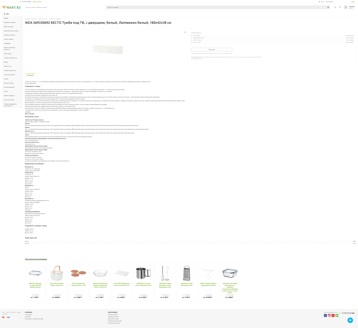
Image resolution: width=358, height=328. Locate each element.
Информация (112, 312)
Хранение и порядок (10, 22)
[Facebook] (325, 315)
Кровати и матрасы (9, 35)
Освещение (7, 43)
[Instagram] (329, 315)
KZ (352, 1)
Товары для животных (10, 57)
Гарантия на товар (113, 318)
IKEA (7, 14)
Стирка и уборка (8, 39)
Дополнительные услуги (115, 321)
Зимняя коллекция (9, 95)
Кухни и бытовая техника (11, 30)
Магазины (28, 316)
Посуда (6, 78)
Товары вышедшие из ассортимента (10, 105)
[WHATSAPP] (336, 315)
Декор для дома (9, 26)
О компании (28, 314)
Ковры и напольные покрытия (9, 48)
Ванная (6, 62)
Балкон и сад (7, 66)
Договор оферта (113, 314)
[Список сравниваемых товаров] (335, 7)
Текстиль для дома (9, 74)
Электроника (7, 53)
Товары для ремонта (10, 70)
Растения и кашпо (9, 99)
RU (354, 1)
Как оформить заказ (114, 323)
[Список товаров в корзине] (349, 8)
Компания (28, 312)
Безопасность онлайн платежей (34, 318)
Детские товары (9, 83)
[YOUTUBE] (333, 315)
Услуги (6, 91)
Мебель (6, 18)
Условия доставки (113, 316)
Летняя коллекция (9, 87)
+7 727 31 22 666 (26, 1)
